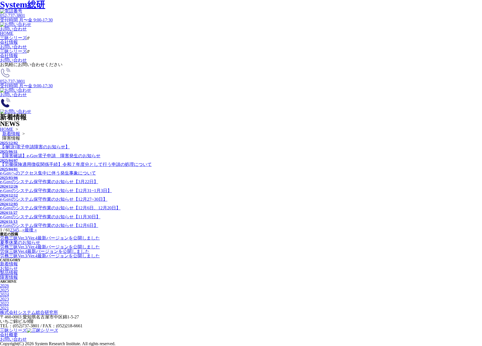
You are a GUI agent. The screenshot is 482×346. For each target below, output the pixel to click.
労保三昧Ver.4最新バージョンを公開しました (45, 251)
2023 (4, 299)
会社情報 (9, 42)
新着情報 (11, 133)
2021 (4, 308)
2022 (4, 303)
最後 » (31, 230)
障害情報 (9, 277)
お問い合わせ (13, 46)
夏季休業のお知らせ (20, 242)
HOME (6, 33)
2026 (4, 285)
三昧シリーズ (13, 37)
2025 (4, 290)
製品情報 (9, 272)
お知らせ (9, 268)
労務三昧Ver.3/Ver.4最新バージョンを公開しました (50, 238)
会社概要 (9, 334)
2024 (4, 294)
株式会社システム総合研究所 (29, 312)
